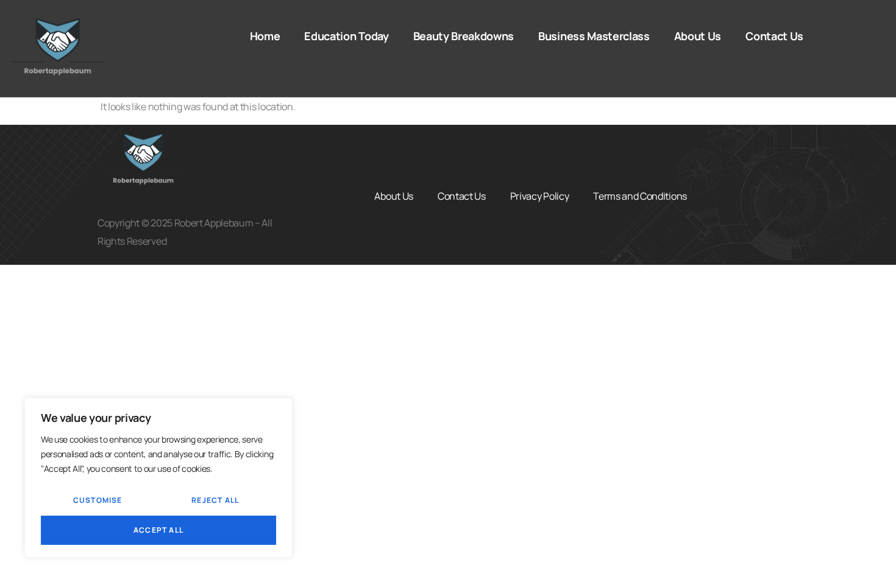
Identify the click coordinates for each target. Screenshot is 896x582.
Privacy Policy (539, 196)
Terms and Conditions (640, 196)
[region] (158, 478)
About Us (697, 36)
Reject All (215, 500)
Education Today (346, 36)
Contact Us (774, 36)
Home (265, 36)
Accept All (158, 530)
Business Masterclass (594, 36)
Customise (98, 500)
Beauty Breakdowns (463, 36)
